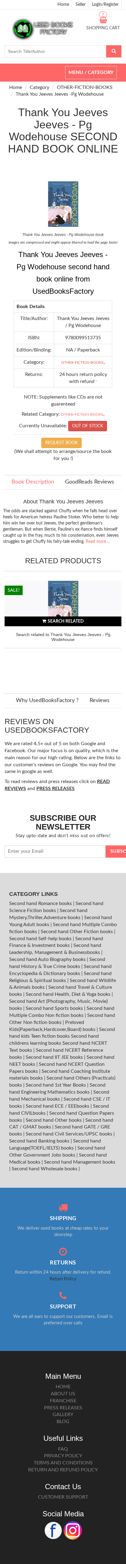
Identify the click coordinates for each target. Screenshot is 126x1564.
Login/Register (105, 4)
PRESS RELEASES (63, 1407)
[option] (63, 630)
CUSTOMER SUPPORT (63, 1497)
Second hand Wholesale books (45, 1168)
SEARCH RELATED (66, 621)
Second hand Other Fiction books (77, 931)
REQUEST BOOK (61, 443)
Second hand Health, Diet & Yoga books (69, 994)
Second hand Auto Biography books (48, 959)
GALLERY (63, 1414)
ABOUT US (63, 1393)
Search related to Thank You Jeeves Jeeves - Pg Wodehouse (63, 637)
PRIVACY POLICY (63, 1455)
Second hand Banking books (40, 1141)
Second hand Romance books (41, 903)
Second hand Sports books (55, 1008)
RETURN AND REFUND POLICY (63, 1469)
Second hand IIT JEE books (55, 1057)
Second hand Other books (54, 1120)
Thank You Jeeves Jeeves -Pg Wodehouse (60, 94)
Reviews (99, 700)
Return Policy (63, 1279)
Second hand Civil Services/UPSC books (69, 1134)
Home (63, 4)
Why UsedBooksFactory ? (47, 700)
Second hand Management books (79, 1162)
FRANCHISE (63, 1400)
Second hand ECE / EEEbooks (58, 1106)
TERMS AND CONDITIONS (63, 1462)
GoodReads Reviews (89, 482)
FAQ (63, 1449)
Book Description (33, 482)
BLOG (63, 1421)
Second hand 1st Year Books (56, 1085)
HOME (63, 1386)
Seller (81, 4)
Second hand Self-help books (41, 938)
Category (39, 87)
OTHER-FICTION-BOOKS (85, 87)
